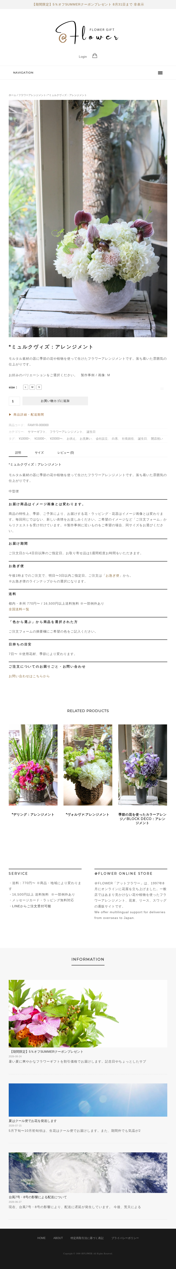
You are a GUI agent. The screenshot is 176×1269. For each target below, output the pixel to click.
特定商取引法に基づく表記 (87, 1238)
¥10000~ (24, 438)
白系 (115, 438)
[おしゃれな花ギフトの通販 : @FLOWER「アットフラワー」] (88, 49)
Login (83, 56)
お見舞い (86, 438)
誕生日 (91, 431)
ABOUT (58, 1238)
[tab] (18, 453)
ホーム (12, 95)
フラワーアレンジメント (32, 95)
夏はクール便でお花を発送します (33, 1121)
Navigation (23, 72)
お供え (71, 438)
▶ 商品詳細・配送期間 (26, 414)
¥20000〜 (56, 438)
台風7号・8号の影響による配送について (38, 1197)
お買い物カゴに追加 (55, 401)
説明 (18, 452)
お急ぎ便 (112, 575)
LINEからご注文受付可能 (31, 906)
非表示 (139, 4)
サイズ (39, 452)
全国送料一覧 (19, 609)
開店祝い (157, 438)
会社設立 (102, 438)
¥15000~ (40, 438)
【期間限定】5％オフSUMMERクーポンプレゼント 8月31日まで (82, 4)
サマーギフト (37, 431)
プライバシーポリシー (125, 1238)
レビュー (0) (66, 452)
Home (41, 1238)
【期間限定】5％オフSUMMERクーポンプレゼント (46, 1051)
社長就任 (128, 438)
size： (13, 387)
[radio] (25, 387)
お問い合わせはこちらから (29, 676)
